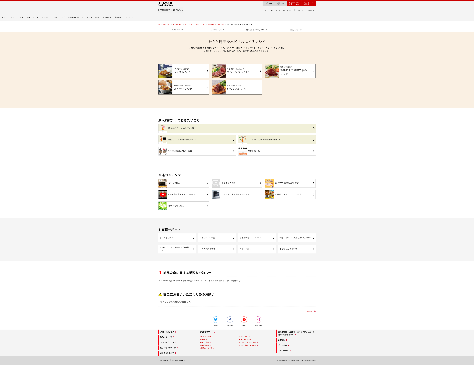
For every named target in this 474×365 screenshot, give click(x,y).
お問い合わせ (312, 10)
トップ (4, 17)
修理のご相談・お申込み (247, 345)
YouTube (244, 325)
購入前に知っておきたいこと (256, 30)
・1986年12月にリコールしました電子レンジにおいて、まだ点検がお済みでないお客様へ (198, 280)
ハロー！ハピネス (16, 17)
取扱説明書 (203, 340)
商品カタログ (243, 337)
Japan (283, 3)
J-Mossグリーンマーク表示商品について (176, 249)
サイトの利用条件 (163, 360)
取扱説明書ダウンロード (250, 237)
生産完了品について (288, 249)
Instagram (258, 325)
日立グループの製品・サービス (294, 3)
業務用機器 (107, 17)
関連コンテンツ (296, 30)
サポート (45, 17)
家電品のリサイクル (206, 348)
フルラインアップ (199, 24)
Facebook (230, 325)
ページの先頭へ (308, 311)
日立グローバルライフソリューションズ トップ (278, 10)
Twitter (216, 325)
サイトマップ (300, 10)
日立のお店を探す (207, 249)
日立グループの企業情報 (308, 3)
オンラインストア (92, 17)
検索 (270, 3)
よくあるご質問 (166, 237)
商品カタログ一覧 (207, 237)
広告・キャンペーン (75, 17)
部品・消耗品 (204, 345)
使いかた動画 (204, 342)
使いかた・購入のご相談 (247, 342)
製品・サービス (32, 17)
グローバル (129, 17)
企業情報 (118, 17)
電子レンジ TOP (178, 30)
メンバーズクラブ (58, 17)
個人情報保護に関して (178, 360)
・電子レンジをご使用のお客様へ (173, 302)
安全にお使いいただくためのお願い (295, 237)
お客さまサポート (206, 332)
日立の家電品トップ (164, 24)
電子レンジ (188, 24)
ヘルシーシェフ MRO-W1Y (216, 24)
